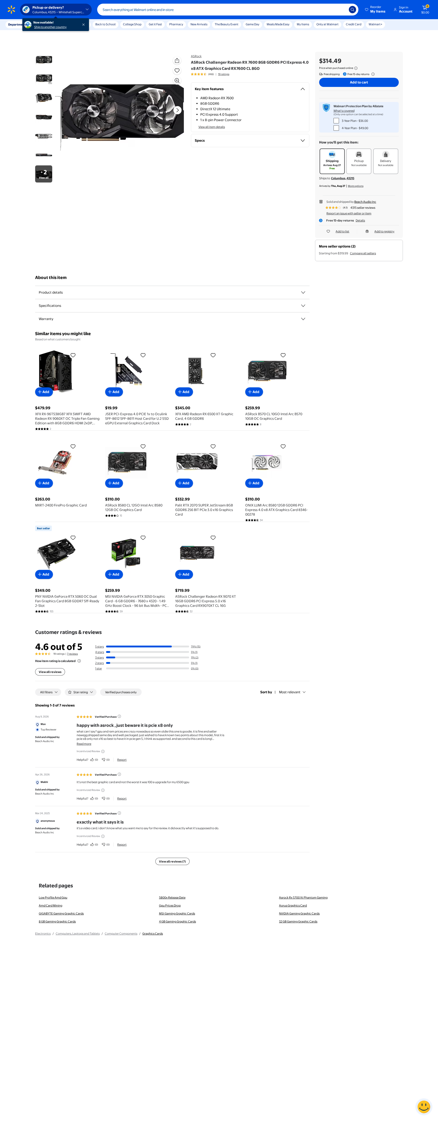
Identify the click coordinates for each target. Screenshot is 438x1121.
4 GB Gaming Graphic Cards (177, 921)
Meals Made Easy (278, 24)
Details (360, 220)
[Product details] (303, 292)
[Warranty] (303, 319)
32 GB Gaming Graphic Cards (298, 921)
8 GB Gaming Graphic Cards (57, 921)
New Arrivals (198, 24)
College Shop (132, 24)
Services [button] (46, 24)
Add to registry (384, 231)
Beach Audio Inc (365, 201)
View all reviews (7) (172, 861)
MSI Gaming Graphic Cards (177, 913)
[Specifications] (303, 305)
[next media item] (177, 110)
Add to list (342, 231)
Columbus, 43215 (342, 178)
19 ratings (223, 74)
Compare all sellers (363, 253)
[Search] (352, 9)
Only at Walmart (327, 24)
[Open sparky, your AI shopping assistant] (424, 1107)
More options (355, 186)
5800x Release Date (172, 897)
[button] (375, 10)
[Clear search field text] (341, 10)
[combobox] (227, 10)
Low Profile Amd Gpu (53, 897)
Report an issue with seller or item (348, 213)
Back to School (105, 24)
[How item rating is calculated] (79, 661)
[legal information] (356, 68)
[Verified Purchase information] (119, 716)
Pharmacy (176, 24)
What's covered (344, 110)
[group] (210, 74)
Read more (84, 744)
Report (122, 759)
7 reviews (72, 653)
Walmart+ (375, 24)
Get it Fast (155, 24)
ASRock (196, 56)
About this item (51, 277)
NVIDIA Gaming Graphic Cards (299, 913)
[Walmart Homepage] (11, 10)
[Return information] (372, 74)
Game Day (252, 24)
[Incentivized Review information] (103, 751)
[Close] (84, 24)
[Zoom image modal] (177, 80)
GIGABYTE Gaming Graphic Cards (61, 913)
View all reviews (50, 672)
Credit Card (353, 24)
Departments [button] (17, 24)
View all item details (211, 127)
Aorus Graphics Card (293, 905)
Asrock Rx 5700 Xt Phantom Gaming (303, 897)
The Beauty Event (226, 24)
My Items (303, 24)
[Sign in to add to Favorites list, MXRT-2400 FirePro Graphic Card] (73, 446)
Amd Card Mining (50, 905)
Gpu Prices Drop (170, 905)
